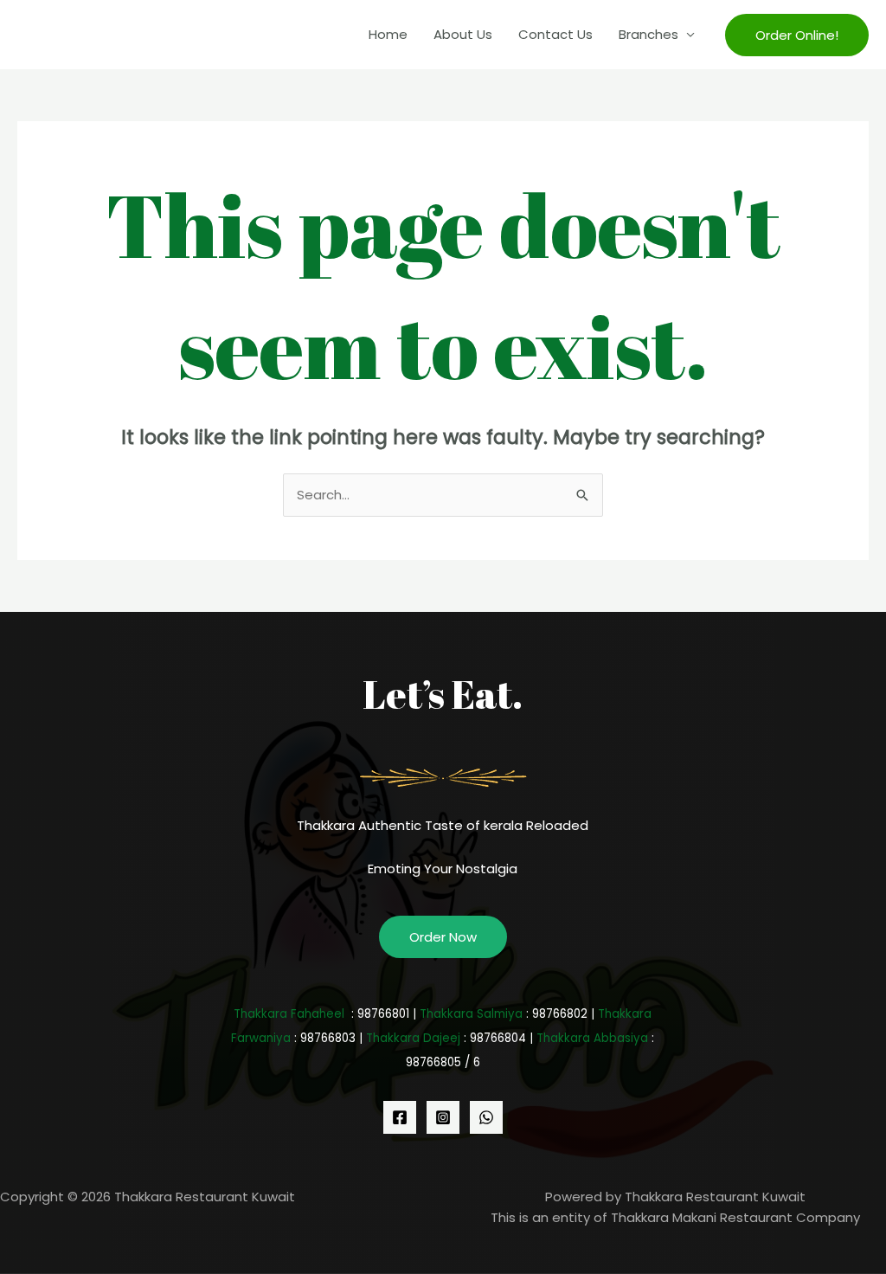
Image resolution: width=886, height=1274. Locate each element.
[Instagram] (443, 1117)
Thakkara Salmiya (471, 1014)
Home (388, 34)
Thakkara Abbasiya (592, 1038)
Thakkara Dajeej (413, 1038)
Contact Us (555, 34)
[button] (797, 35)
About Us (462, 34)
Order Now (443, 937)
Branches (648, 34)
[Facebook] (399, 1117)
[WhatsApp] (486, 1117)
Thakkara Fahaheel (289, 1014)
